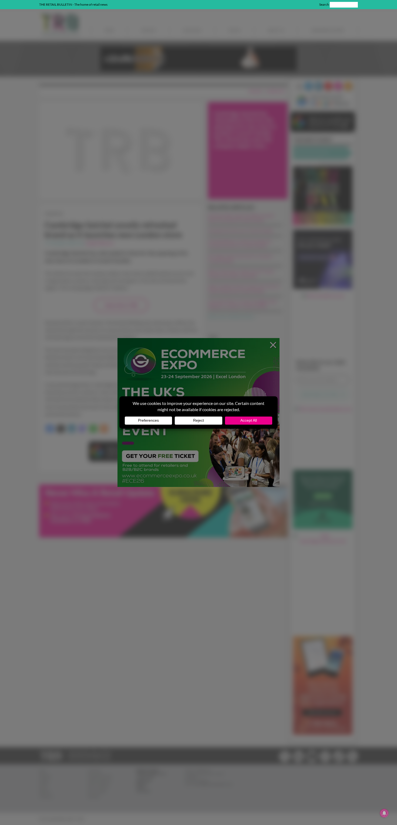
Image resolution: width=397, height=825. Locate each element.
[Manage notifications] (384, 813)
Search (324, 4)
